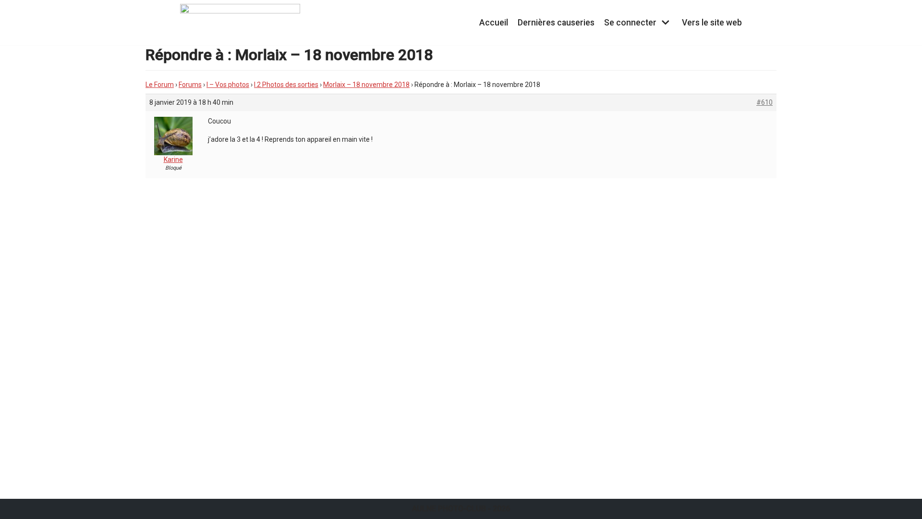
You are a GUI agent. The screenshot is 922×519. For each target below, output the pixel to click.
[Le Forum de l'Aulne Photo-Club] (240, 22)
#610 (764, 102)
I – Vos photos (227, 84)
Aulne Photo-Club (449, 508)
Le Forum (160, 84)
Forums (190, 84)
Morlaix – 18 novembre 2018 (366, 84)
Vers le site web (712, 22)
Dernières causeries (556, 22)
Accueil (493, 22)
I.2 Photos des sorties (286, 84)
